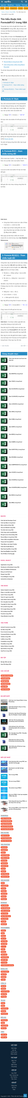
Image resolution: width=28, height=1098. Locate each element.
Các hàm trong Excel (6, 675)
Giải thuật (4, 954)
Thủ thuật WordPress (7, 829)
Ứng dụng (14, 1066)
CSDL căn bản (5, 911)
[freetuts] (7, 1)
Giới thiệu (14, 1048)
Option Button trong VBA (7, 646)
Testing (3, 989)
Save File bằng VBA (6, 664)
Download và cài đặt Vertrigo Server (16, 768)
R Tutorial (4, 962)
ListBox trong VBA (6, 639)
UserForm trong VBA (6, 651)
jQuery (3, 852)
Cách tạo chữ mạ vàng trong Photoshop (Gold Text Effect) (16, 720)
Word (7, 8)
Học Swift (4, 944)
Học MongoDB (5, 908)
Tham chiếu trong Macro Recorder (10, 539)
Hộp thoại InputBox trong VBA (9, 549)
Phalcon (3, 891)
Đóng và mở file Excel (6, 572)
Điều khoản (14, 1054)
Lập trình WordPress (6, 826)
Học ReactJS (5, 874)
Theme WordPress (6, 821)
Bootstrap (4, 860)
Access (20, 8)
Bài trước (5, 346)
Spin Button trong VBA (7, 648)
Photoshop (4, 1014)
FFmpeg (3, 997)
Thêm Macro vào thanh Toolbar (9, 544)
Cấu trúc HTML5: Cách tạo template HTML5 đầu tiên (18, 795)
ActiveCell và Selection (7, 579)
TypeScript (4, 863)
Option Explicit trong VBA (7, 590)
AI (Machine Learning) (7, 965)
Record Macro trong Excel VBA (13, 62)
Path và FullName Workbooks (8, 569)
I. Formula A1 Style (8, 82)
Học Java (14, 1079)
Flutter (3, 980)
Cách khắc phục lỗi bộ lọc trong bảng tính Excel (17, 746)
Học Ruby (4, 941)
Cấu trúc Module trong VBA (8, 527)
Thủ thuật (24, 5)
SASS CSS (4, 866)
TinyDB (3, 921)
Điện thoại (14, 1064)
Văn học (3, 1028)
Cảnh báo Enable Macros (7, 546)
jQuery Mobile (5, 855)
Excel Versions (5, 689)
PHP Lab (3, 1037)
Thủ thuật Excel (5, 684)
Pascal (3, 936)
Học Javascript (14, 1075)
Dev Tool (3, 994)
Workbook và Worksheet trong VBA (10, 567)
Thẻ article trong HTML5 (15, 788)
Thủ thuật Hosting (6, 838)
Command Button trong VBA (8, 634)
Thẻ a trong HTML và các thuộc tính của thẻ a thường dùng (18, 808)
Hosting (18, 5)
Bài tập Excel (4, 681)
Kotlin (3, 949)
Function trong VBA (6, 614)
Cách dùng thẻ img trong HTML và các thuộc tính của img (18, 801)
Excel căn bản (9, 139)
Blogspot (3, 899)
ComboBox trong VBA (6, 641)
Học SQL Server (5, 916)
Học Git (3, 986)
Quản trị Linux (5, 835)
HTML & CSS (5, 858)
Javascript (4, 847)
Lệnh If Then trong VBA (7, 595)
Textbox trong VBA (6, 636)
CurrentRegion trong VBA (7, 576)
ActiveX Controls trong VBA (8, 627)
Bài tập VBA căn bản (6, 662)
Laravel (3, 888)
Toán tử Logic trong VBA (7, 597)
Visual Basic (4, 957)
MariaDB (3, 924)
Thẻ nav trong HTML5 (14, 781)
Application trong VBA (7, 565)
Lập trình (3, 5)
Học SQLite (4, 919)
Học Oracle (4, 913)
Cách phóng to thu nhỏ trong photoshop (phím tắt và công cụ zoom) (17, 728)
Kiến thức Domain (6, 841)
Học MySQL (4, 905)
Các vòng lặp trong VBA (7, 602)
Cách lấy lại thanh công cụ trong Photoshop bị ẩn (17, 707)
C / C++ (3, 946)
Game (14, 1062)
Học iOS (3, 974)
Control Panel (5, 991)
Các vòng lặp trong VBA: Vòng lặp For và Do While (18, 733)
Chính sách (14, 1052)
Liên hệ (14, 1050)
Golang (3, 952)
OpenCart (4, 894)
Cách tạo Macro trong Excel (8, 523)
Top (25, 1096)
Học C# (3, 938)
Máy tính (14, 1060)
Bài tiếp (23, 346)
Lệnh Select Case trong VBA (8, 599)
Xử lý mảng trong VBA (7, 611)
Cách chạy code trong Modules (9, 532)
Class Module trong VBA (7, 616)
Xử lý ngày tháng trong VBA (8, 609)
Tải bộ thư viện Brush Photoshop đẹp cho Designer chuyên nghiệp (17, 714)
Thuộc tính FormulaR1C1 (7, 542)
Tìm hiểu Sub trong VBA (7, 530)
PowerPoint (13, 8)
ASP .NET (4, 960)
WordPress (11, 5)
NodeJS (3, 896)
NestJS (3, 871)
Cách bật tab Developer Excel (8, 520)
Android (3, 977)
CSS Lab (3, 1034)
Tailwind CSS (5, 876)
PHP (2, 883)
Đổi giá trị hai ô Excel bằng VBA (9, 534)
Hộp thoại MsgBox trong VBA (8, 551)
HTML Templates (6, 818)
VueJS (3, 868)
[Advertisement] (14, 205)
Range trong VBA (5, 574)
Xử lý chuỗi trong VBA (7, 606)
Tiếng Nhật (4, 1025)
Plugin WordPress (6, 824)
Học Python (14, 1077)
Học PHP (14, 1073)
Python (3, 930)
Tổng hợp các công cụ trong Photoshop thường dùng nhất (16, 740)
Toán (2, 1023)
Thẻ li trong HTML (13, 774)
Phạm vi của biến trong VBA (8, 592)
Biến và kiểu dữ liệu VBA (7, 525)
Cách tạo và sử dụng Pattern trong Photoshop (18, 700)
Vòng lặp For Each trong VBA (8, 604)
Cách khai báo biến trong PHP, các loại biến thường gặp (18, 762)
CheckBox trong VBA (6, 644)
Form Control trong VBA (7, 632)
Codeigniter (4, 886)
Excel (2, 8)
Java (2, 933)
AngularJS (4, 850)
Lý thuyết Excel (5, 678)
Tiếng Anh (4, 1020)
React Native (4, 971)
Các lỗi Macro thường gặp (7, 553)
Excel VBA (4, 686)
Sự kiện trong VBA (6, 629)
